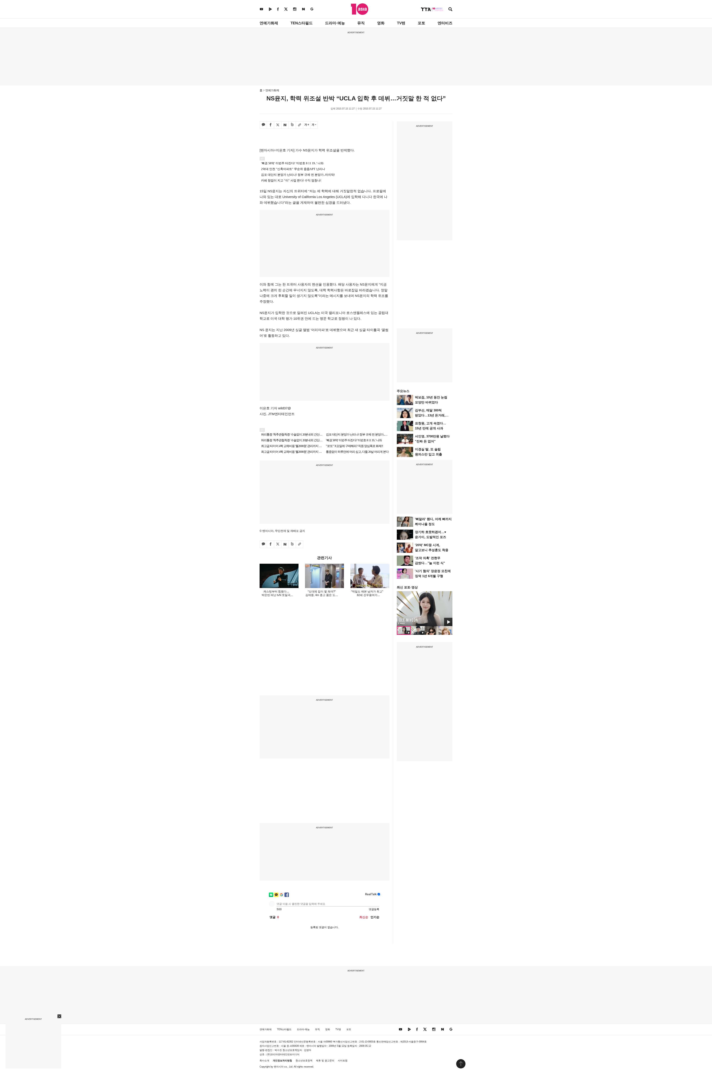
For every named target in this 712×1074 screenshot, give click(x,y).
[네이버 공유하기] (285, 125)
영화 (381, 23)
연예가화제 (269, 23)
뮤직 (361, 23)
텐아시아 (279, 1066)
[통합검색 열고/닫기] (450, 9)
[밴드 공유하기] (292, 125)
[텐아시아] (359, 9)
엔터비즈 (445, 23)
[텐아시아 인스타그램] (294, 9)
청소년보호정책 (304, 1060)
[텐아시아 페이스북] (278, 9)
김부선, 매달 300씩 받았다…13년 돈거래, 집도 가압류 (430, 415)
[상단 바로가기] (460, 1063)
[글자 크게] (306, 125)
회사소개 (264, 1060)
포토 (421, 23)
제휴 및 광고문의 (325, 1060)
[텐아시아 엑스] (286, 9)
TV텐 (401, 23)
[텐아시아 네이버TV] (270, 9)
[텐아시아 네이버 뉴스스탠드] (303, 9)
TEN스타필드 (302, 23)
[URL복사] (299, 125)
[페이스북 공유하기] (270, 125)
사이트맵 (342, 1060)
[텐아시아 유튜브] (261, 9)
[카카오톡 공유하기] (263, 125)
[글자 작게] (314, 125)
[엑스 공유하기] (277, 125)
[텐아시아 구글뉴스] (311, 9)
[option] (424, 608)
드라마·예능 (335, 23)
